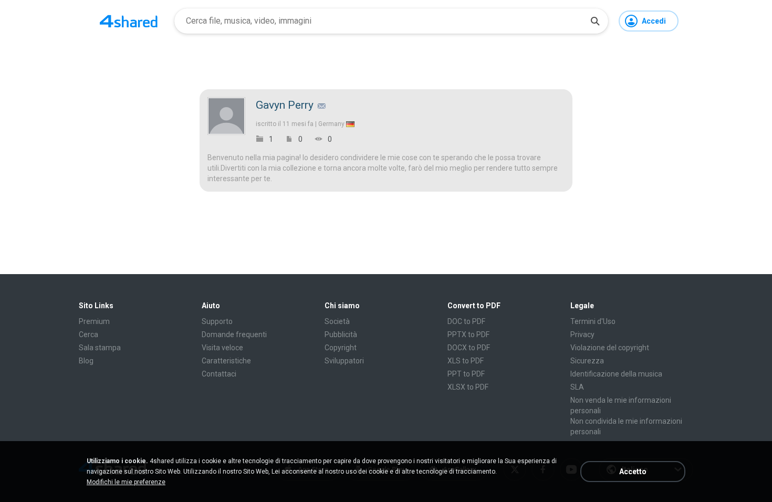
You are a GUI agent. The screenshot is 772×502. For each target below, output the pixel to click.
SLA (577, 387)
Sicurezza (587, 361)
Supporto (217, 321)
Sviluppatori (344, 361)
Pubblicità (341, 334)
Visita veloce (222, 347)
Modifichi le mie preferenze (126, 482)
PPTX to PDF (468, 334)
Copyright (341, 347)
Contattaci (219, 374)
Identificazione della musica (616, 374)
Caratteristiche (226, 361)
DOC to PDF (466, 321)
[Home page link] (129, 21)
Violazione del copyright (609, 347)
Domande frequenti (234, 334)
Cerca (88, 334)
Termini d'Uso (592, 321)
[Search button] (595, 21)
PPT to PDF (466, 374)
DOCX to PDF (468, 347)
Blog (86, 361)
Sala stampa (100, 347)
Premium (94, 321)
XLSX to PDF (467, 387)
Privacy (582, 334)
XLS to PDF (465, 361)
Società (337, 321)
